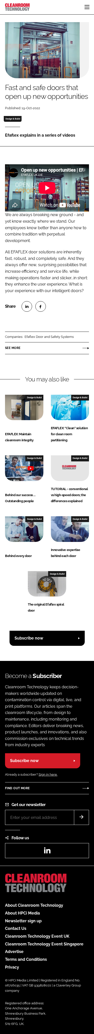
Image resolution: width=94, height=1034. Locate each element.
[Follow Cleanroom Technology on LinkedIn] (47, 852)
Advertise (14, 951)
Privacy (12, 967)
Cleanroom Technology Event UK (37, 936)
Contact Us (15, 928)
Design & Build (13, 118)
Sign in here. (48, 774)
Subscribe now (29, 638)
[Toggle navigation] (87, 7)
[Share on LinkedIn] (27, 306)
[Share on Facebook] (40, 306)
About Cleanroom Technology (34, 905)
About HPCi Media (22, 913)
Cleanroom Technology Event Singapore (44, 944)
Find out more (17, 788)
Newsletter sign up (23, 921)
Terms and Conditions (26, 959)
